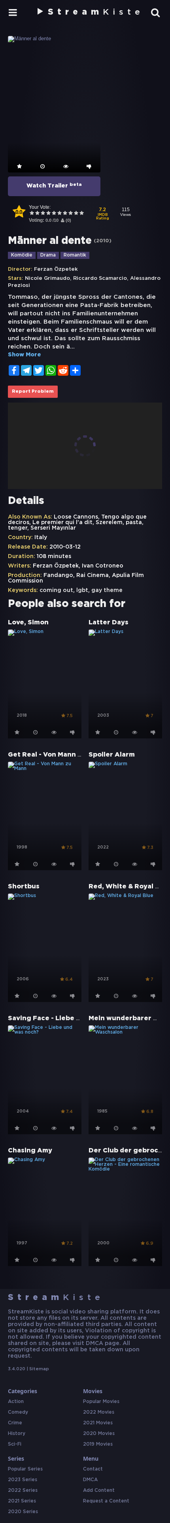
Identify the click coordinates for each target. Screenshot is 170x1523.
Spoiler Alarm (112, 755)
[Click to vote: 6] (59, 214)
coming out (56, 590)
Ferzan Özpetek (56, 269)
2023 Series (22, 1480)
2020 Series (23, 1512)
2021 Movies (98, 1423)
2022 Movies (98, 1412)
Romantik (75, 255)
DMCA (90, 1480)
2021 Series (22, 1501)
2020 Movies (99, 1433)
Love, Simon (28, 623)
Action (16, 1401)
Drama (48, 255)
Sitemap (39, 1369)
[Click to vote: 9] (76, 214)
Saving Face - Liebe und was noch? (66, 1018)
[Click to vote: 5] (54, 214)
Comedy (18, 1412)
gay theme (107, 590)
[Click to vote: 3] (42, 214)
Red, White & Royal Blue (129, 887)
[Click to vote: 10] (81, 214)
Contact (93, 1469)
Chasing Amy (30, 1151)
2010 (102, 241)
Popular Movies (101, 1401)
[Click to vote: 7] (65, 214)
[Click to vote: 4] (48, 214)
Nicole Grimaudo (47, 278)
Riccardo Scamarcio (100, 278)
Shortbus (24, 887)
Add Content (99, 1490)
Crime (15, 1423)
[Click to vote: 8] (70, 214)
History (16, 1433)
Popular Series (25, 1469)
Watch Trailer (54, 185)
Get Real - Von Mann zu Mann (57, 755)
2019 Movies (98, 1444)
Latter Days (108, 623)
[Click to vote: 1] (31, 214)
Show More (24, 354)
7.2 (102, 214)
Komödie (21, 255)
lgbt (82, 590)
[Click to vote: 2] (37, 214)
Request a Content (106, 1501)
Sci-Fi (14, 1444)
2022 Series (23, 1490)
